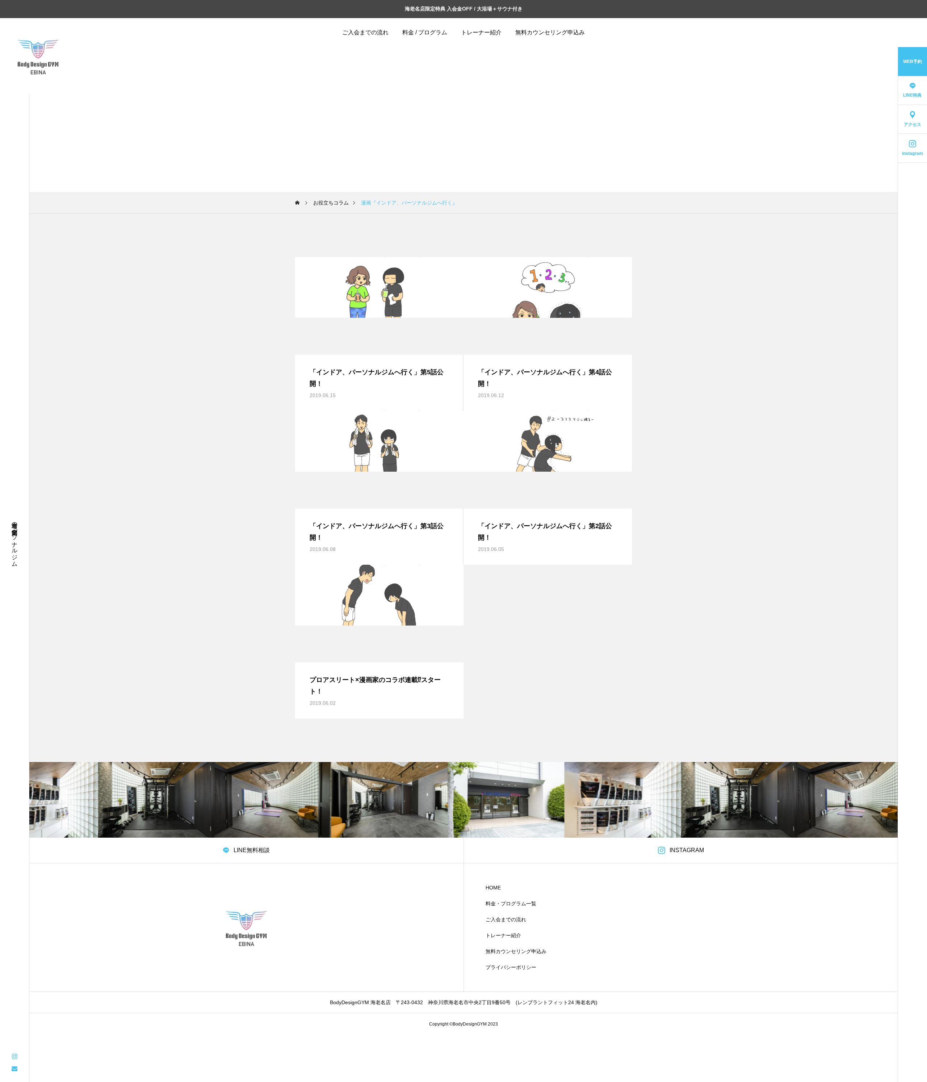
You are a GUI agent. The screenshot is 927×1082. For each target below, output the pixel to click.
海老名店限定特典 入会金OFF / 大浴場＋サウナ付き (464, 9)
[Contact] (14, 1068)
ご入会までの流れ (365, 32)
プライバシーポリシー (511, 967)
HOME (493, 887)
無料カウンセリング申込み (550, 32)
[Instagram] (14, 1055)
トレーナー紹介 (481, 32)
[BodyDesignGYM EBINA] (38, 56)
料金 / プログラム (424, 32)
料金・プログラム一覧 (511, 903)
